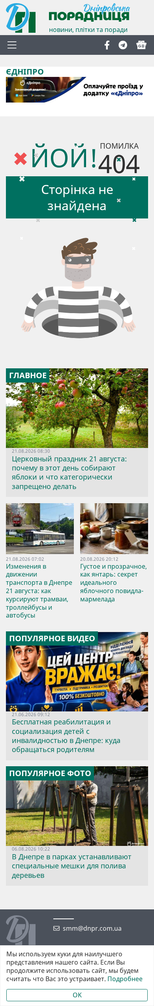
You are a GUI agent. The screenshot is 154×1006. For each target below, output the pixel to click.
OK (77, 995)
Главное (28, 375)
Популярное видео (52, 638)
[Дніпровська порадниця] (26, 931)
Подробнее (125, 979)
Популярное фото (50, 773)
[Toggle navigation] (12, 45)
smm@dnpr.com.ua (92, 928)
